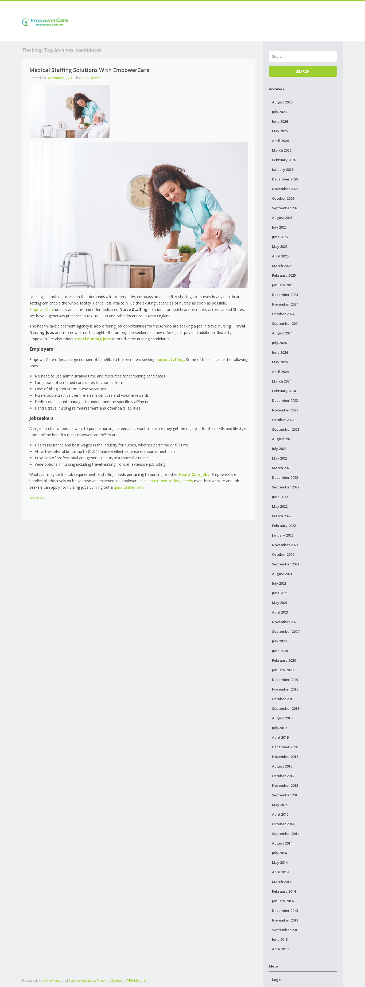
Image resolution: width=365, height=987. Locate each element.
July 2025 (279, 227)
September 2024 (285, 323)
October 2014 (283, 824)
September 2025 (285, 208)
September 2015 (285, 795)
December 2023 (285, 400)
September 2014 (285, 833)
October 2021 (283, 554)
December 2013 (285, 910)
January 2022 (282, 535)
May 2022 (280, 506)
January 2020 (282, 670)
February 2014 (284, 891)
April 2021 (280, 612)
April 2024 (280, 371)
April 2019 (280, 737)
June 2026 (280, 121)
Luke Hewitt (90, 77)
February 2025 (284, 275)
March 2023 (281, 467)
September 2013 (285, 929)
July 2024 (279, 342)
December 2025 (285, 179)
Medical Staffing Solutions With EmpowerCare (89, 70)
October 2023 (283, 419)
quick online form (129, 487)
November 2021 (285, 544)
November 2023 (285, 410)
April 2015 (280, 814)
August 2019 (282, 718)
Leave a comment (43, 497)
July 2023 (279, 448)
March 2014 (281, 881)
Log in (277, 979)
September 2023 (285, 429)
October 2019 (283, 698)
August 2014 (282, 843)
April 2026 (280, 140)
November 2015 (285, 785)
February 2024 (284, 390)
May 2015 (280, 804)
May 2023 (280, 458)
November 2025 (285, 188)
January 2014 (282, 901)
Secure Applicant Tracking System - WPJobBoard (107, 980)
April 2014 (280, 872)
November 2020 (285, 621)
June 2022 (280, 496)
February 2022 (284, 525)
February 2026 (284, 159)
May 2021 (280, 602)
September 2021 (285, 564)
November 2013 (285, 920)
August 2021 (282, 573)
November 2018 (285, 756)
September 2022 (285, 487)
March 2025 (281, 265)
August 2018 (282, 766)
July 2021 (279, 583)
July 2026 (279, 111)
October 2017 (283, 775)
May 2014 (280, 862)
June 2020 (280, 650)
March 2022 (281, 516)
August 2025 (282, 217)
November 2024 (285, 304)
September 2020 (285, 631)
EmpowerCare (41, 309)
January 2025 (282, 285)
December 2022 (285, 477)
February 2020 (284, 660)
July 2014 (279, 852)
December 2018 (285, 747)
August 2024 (282, 333)
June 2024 (280, 352)
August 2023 (282, 439)
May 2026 (280, 131)
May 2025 (280, 246)
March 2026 (281, 150)
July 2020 (279, 641)
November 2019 (285, 689)
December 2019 (285, 679)
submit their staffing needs (170, 480)
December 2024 (285, 294)
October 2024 (283, 313)
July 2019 (279, 727)
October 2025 (283, 198)
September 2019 (285, 708)
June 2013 (280, 939)
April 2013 (280, 949)
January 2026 (282, 169)
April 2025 (280, 256)
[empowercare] (45, 21)
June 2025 (280, 236)
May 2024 (280, 362)
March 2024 (281, 381)
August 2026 (282, 102)
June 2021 (280, 593)
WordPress (51, 980)
